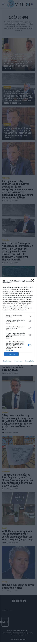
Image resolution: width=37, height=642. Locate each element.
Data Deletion (7, 361)
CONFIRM (11, 354)
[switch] (29, 321)
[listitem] (18, 316)
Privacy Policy (29, 361)
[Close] (33, 281)
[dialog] (18, 321)
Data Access (18, 361)
